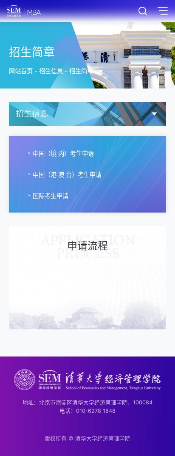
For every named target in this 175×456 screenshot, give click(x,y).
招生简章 (81, 71)
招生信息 (51, 71)
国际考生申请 (50, 195)
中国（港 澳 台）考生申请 (67, 174)
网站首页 (21, 71)
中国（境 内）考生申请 (63, 153)
